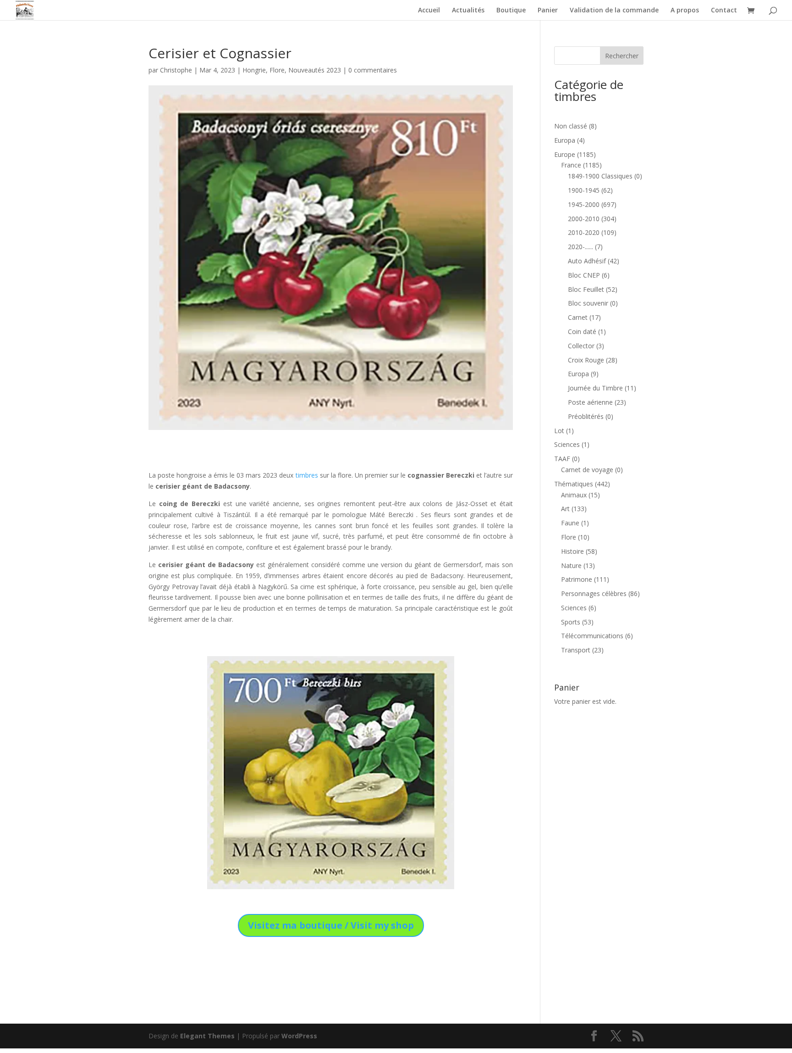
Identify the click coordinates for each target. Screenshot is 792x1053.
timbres (307, 475)
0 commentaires (372, 70)
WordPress (299, 1035)
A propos (685, 10)
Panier (548, 10)
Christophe (176, 70)
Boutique (511, 10)
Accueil (429, 10)
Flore (277, 70)
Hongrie (254, 70)
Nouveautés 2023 (314, 70)
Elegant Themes (207, 1035)
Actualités (468, 10)
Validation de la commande (614, 10)
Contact (724, 10)
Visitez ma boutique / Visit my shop (331, 925)
